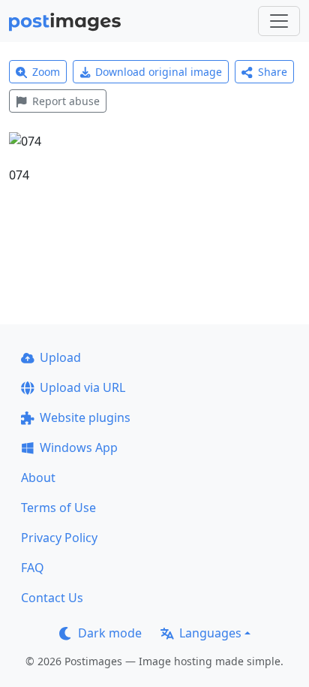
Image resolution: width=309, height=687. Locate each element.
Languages (210, 633)
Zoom (46, 72)
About (38, 477)
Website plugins (85, 417)
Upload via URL (82, 387)
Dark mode (110, 633)
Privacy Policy (59, 537)
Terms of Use (58, 507)
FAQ (32, 567)
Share (272, 72)
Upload (60, 357)
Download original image (158, 72)
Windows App (79, 447)
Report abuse (66, 101)
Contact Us (52, 597)
